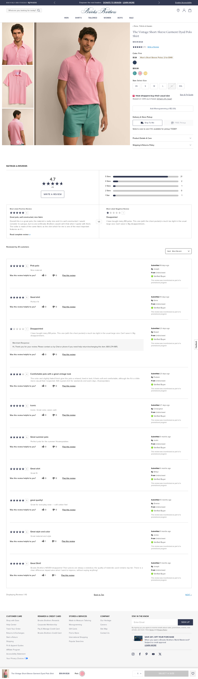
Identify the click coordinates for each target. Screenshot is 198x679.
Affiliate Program (13, 650)
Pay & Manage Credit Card (49, 629)
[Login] (184, 10)
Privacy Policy (162, 630)
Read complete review (19, 234)
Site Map (103, 629)
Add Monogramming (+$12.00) (163, 108)
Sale (131, 18)
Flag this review (68, 275)
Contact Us (105, 633)
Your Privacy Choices (15, 658)
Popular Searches (76, 641)
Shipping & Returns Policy (143, 145)
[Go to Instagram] (133, 654)
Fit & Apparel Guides (15, 645)
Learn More (150, 645)
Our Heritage (105, 620)
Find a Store (74, 633)
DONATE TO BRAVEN (112, 2)
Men (66, 18)
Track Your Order (13, 629)
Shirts (78, 18)
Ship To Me (149, 123)
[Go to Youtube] (153, 654)
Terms (151, 630)
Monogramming (75, 625)
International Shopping (78, 637)
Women (107, 18)
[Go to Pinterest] (146, 654)
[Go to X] (160, 654)
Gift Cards (73, 629)
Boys (120, 18)
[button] (190, 10)
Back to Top (99, 595)
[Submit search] (38, 10)
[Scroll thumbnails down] (18, 142)
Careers (103, 625)
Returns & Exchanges (15, 633)
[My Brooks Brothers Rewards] (21, 3)
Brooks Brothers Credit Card (49, 633)
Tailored (92, 18)
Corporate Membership (47, 625)
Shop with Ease (12, 620)
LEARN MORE (128, 2)
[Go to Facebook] (139, 654)
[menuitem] (66, 17)
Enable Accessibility (183, 2)
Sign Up (185, 622)
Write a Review (153, 47)
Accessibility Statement (15, 654)
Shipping (10, 641)
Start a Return (12, 637)
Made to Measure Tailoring (80, 620)
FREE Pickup (180, 123)
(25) (144, 47)
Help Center (11, 625)
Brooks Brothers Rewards (48, 620)
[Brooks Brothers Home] (99, 10)
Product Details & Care (142, 138)
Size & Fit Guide (186, 95)
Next (188, 595)
